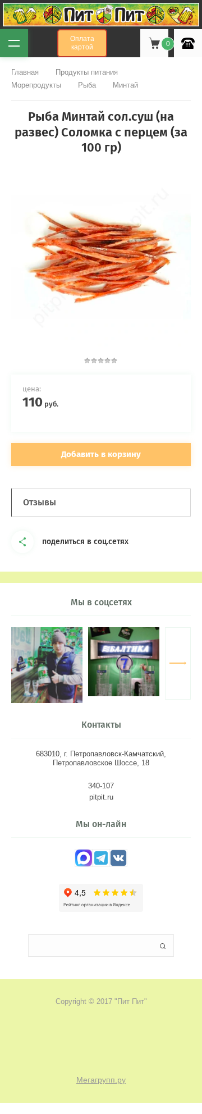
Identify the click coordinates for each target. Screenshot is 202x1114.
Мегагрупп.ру (101, 1079)
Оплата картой (82, 43)
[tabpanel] (101, 256)
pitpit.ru (101, 797)
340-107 (101, 786)
